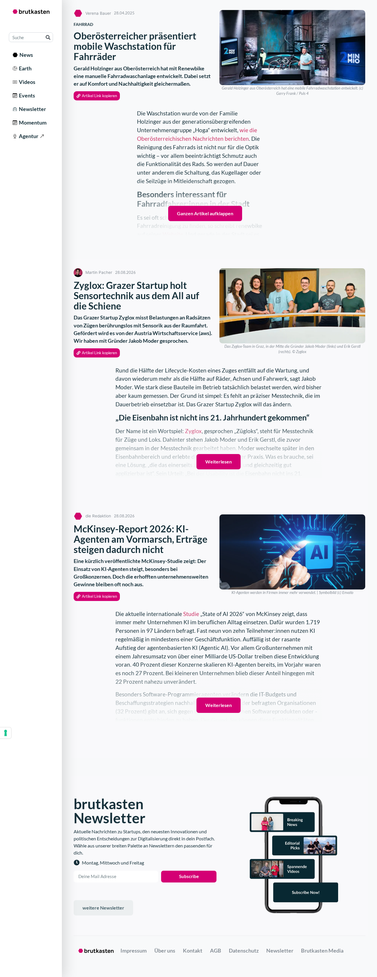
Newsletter (31, 109)
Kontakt (192, 950)
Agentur (27, 136)
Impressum (133, 950)
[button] (97, 95)
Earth (24, 68)
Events (26, 95)
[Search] (48, 37)
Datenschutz (244, 950)
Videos (26, 82)
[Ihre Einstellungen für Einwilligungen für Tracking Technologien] (5, 732)
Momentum (32, 122)
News (25, 55)
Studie (191, 613)
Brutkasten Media (322, 950)
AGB (215, 950)
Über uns (164, 950)
